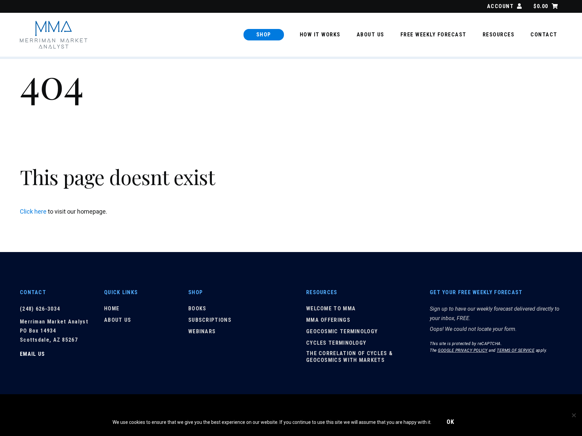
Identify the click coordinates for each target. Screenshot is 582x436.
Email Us (32, 354)
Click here (33, 211)
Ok (451, 421)
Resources (499, 34)
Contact (543, 34)
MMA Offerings (328, 320)
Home (111, 308)
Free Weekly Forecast (433, 34)
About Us (370, 34)
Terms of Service (516, 350)
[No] (573, 415)
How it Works (320, 34)
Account (500, 6)
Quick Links (121, 292)
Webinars (202, 331)
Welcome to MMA (331, 308)
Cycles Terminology (336, 343)
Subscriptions (209, 320)
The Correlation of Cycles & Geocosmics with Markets (349, 357)
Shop (263, 34)
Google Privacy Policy (463, 350)
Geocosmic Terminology (342, 331)
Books (197, 308)
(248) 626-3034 (40, 309)
